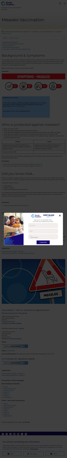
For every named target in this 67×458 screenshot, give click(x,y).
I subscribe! (43, 242)
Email (31, 231)
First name (33, 225)
